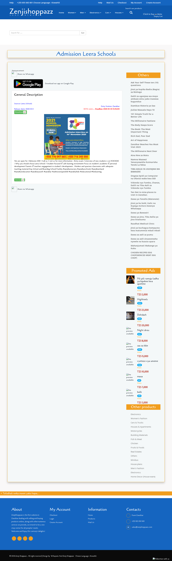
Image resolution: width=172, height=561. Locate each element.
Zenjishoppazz (31, 11)
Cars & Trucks (137, 422)
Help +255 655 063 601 (21, 2)
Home (61, 12)
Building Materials (139, 435)
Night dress (143, 330)
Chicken (134, 443)
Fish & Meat (136, 439)
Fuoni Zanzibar (137, 515)
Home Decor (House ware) (143, 476)
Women (71, 12)
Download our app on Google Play (59, 83)
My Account (136, 2)
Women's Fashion (139, 418)
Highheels (142, 299)
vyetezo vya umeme (147, 361)
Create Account (153, 2)
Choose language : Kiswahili (46, 2)
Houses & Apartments (141, 426)
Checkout (122, 2)
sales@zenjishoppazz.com (142, 527)
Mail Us (110, 2)
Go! (82, 33)
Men (82, 12)
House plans (136, 464)
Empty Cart (158, 16)
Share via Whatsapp (25, 74)
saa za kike (142, 345)
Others (134, 455)
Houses (118, 12)
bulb (139, 392)
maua (140, 376)
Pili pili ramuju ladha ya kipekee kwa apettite (148, 281)
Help (100, 2)
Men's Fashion (137, 468)
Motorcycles (136, 430)
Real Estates (136, 451)
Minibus (134, 460)
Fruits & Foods (137, 447)
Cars (107, 12)
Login (52, 519)
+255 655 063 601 (138, 521)
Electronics (95, 12)
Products (91, 519)
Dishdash (141, 315)
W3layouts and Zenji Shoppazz (62, 556)
